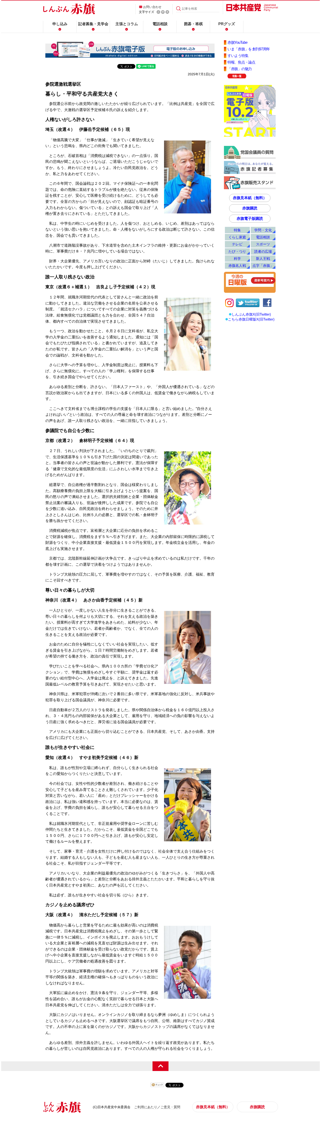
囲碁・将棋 (193, 24)
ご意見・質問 (170, 1107)
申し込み (59, 24)
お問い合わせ (152, 7)
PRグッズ (226, 24)
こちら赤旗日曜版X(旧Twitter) (251, 319)
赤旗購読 (249, 208)
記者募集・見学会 (93, 24)
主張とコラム (126, 24)
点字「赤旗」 (263, 266)
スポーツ (263, 244)
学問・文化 (263, 230)
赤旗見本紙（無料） (250, 198)
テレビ (237, 244)
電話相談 (160, 24)
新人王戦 (263, 259)
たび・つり (237, 251)
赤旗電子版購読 (250, 219)
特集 (237, 230)
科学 (237, 259)
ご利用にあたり (145, 1107)
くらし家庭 (237, 237)
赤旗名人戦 (237, 266)
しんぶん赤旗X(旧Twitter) (251, 314)
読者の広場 (263, 251)
